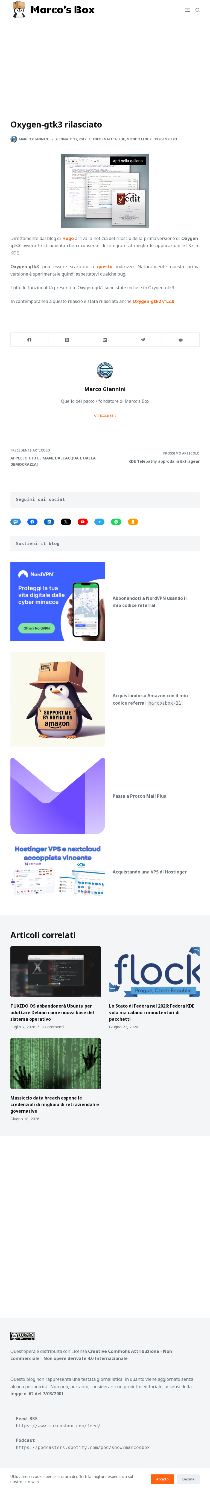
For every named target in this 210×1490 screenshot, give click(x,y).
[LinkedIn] (105, 340)
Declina (188, 1479)
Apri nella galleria (128, 160)
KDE (121, 139)
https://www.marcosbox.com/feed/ (58, 1425)
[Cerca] (198, 10)
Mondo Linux (139, 139)
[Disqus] (104, 1220)
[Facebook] (29, 340)
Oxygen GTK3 (165, 139)
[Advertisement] (105, 60)
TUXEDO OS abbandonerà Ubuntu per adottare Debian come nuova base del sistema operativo (52, 1012)
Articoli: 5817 (105, 415)
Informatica (105, 139)
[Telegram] (143, 340)
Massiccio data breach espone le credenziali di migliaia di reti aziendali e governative (54, 1104)
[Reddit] (181, 340)
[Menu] (187, 9)
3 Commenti (53, 1026)
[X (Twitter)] (67, 340)
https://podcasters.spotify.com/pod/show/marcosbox (83, 1447)
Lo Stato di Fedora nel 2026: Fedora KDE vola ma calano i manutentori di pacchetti (151, 1012)
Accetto (162, 1479)
